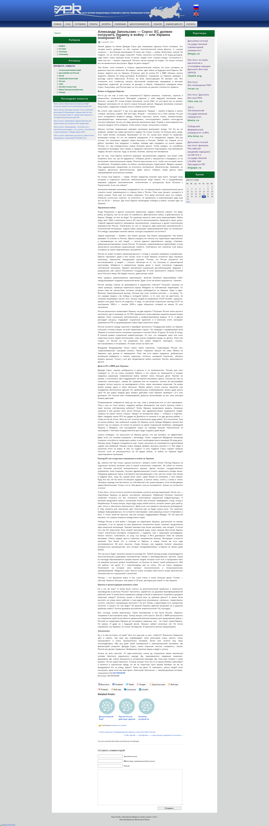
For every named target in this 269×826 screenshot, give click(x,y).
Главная (57, 24)
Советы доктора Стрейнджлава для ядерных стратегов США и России (127, 732)
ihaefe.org (195, 76)
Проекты (94, 24)
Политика (63, 51)
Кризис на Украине (120, 725)
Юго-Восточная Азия (67, 87)
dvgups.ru (194, 167)
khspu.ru (194, 53)
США (61, 84)
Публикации (120, 24)
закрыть (70, 65)
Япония (62, 92)
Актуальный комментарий (70, 70)
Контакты (190, 24)
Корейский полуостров (68, 78)
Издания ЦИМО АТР (174, 24)
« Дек (188, 201)
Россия (62, 81)
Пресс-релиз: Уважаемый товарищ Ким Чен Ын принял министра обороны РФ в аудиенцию (72, 122)
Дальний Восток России (69, 73)
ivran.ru (193, 88)
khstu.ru (193, 120)
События (158, 24)
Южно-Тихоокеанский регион (71, 89)
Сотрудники (80, 24)
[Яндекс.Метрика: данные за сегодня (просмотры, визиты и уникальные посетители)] (7, 824)
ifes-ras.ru (195, 101)
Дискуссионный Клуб (139, 24)
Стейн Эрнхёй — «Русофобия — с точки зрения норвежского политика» (152, 735)
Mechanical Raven (142, 819)
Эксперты (106, 24)
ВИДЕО (62, 46)
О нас (68, 24)
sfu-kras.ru (195, 136)
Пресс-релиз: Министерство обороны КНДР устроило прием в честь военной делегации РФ (72, 104)
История (62, 49)
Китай (61, 75)
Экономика (63, 54)
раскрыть (59, 65)
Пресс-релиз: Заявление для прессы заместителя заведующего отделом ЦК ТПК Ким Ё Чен (74, 136)
